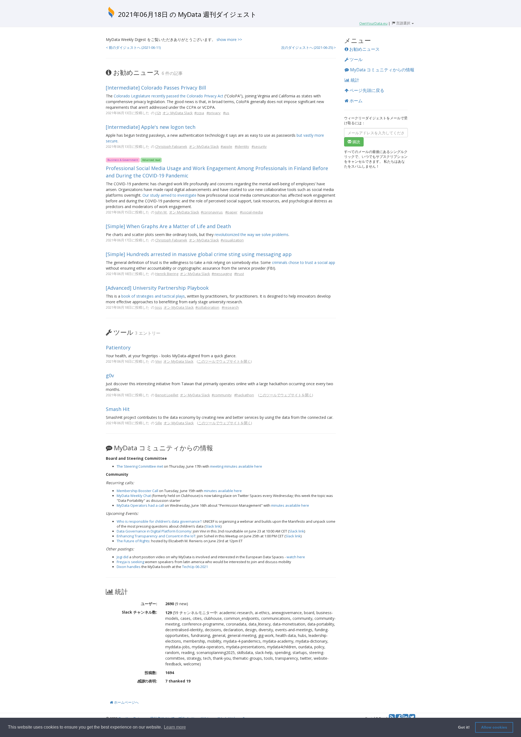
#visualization (232, 240)
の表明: (147, 681)
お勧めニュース (364, 49)
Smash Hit (118, 409)
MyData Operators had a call (140, 505)
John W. (161, 212)
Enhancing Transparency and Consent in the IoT (156, 536)
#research (230, 307)
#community (222, 395)
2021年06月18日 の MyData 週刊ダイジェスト (187, 14)
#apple (226, 146)
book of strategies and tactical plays (153, 296)
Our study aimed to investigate (169, 195)
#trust (239, 273)
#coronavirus (212, 212)
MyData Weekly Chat (134, 495)
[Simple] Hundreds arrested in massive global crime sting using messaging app (199, 254)
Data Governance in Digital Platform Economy (154, 531)
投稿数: (151, 672)
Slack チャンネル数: (139, 612)
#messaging (222, 273)
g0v (110, 375)
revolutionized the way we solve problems (251, 234)
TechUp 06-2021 (195, 566)
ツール (355, 59)
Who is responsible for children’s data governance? (159, 521)
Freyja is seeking (130, 561)
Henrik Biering (166, 273)
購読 (355, 141)
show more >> (229, 39)
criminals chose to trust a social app (303, 262)
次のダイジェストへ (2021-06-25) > (308, 47)
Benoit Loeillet (166, 395)
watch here (296, 556)
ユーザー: (149, 603)
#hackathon (244, 395)
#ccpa (199, 112)
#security (259, 146)
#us (226, 112)
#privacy (214, 112)
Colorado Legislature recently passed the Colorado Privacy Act (168, 95)
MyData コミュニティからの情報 (381, 70)
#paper (231, 212)
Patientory (118, 347)
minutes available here (223, 490)
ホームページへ (126, 702)
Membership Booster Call (137, 490)
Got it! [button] (464, 727)
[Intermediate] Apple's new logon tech (150, 127)
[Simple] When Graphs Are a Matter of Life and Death (168, 226)
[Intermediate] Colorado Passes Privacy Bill (156, 87)
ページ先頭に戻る (366, 90)
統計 (354, 80)
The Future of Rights (133, 540)
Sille (158, 422)
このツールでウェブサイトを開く (224, 361)
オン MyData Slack (178, 112)
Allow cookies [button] (494, 727)
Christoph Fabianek (171, 146)
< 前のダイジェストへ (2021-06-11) (133, 47)
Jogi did (122, 556)
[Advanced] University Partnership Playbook (157, 288)
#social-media (251, 212)
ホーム (355, 101)
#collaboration (207, 307)
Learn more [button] (175, 727)
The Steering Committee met (140, 466)
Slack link (213, 526)
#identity (242, 146)
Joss (158, 307)
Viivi (158, 361)
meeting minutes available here (236, 466)
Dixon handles (129, 566)
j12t (158, 112)
